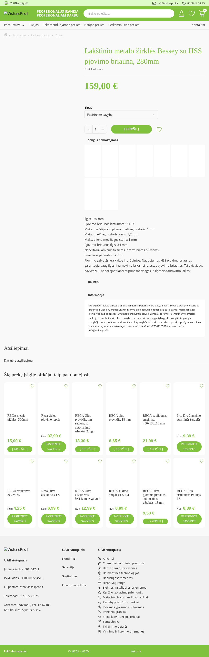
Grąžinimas (69, 576)
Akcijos (34, 25)
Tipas (88, 107)
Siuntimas (69, 558)
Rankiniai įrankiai (40, 35)
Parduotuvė (12, 25)
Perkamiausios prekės (123, 25)
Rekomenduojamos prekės (61, 25)
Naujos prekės (94, 25)
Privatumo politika (74, 585)
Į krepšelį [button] (20, 449)
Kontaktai (198, 25)
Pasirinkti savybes (54, 447)
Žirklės (59, 35)
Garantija (68, 567)
